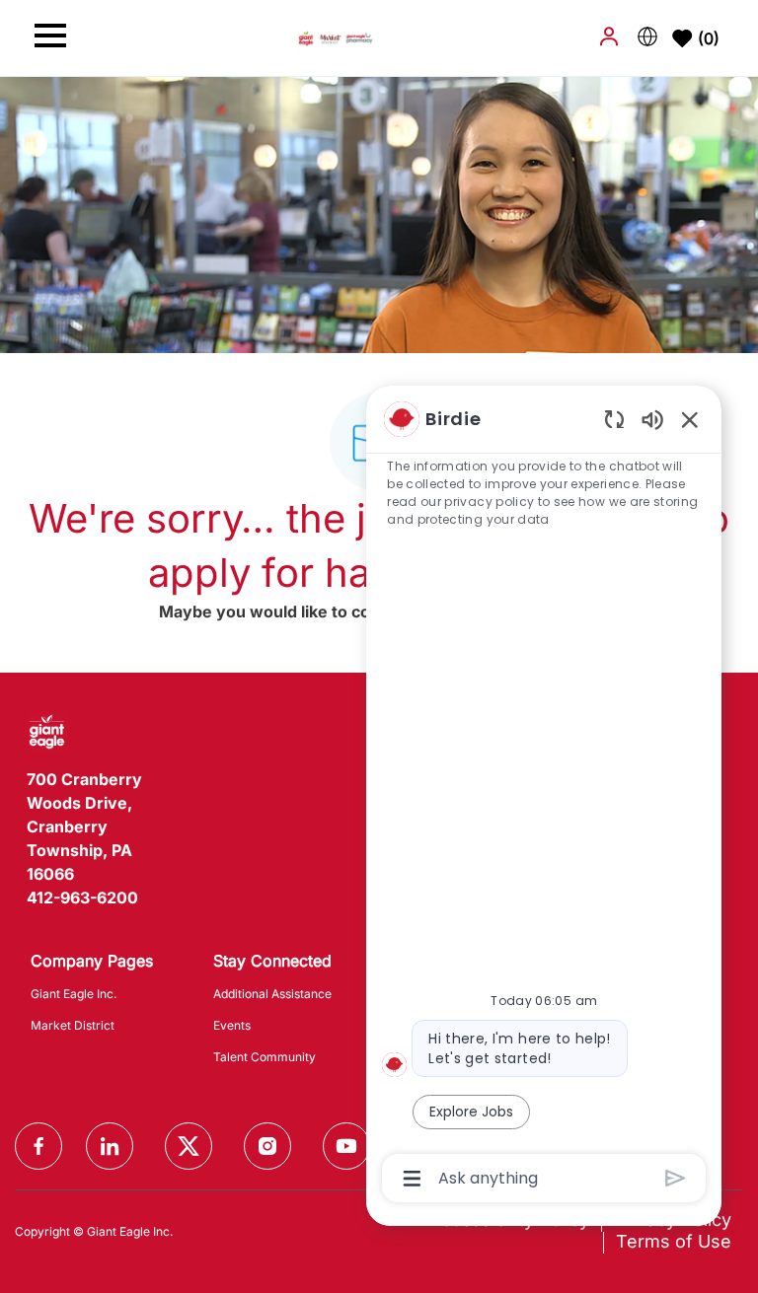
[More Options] (412, 1178)
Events (232, 1025)
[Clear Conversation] (614, 418)
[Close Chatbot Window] (690, 419)
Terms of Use (673, 1241)
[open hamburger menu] (50, 38)
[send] (675, 1178)
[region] (543, 797)
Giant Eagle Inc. (73, 993)
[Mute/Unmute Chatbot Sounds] (652, 418)
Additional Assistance (272, 993)
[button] (611, 36)
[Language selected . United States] (647, 36)
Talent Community (264, 1056)
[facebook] (38, 1146)
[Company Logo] (335, 37)
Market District (72, 1025)
